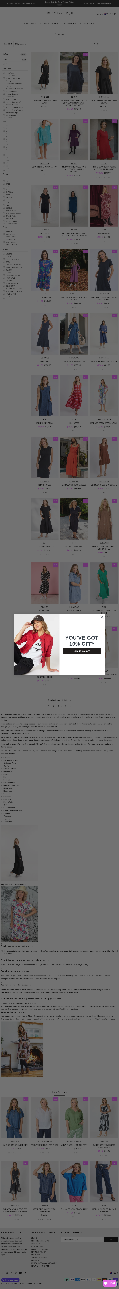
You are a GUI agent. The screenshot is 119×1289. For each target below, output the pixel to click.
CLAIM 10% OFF (82, 651)
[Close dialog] (102, 617)
